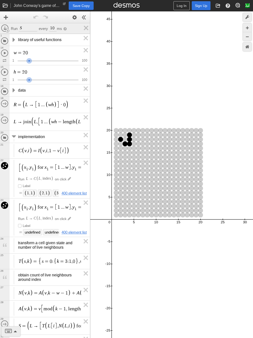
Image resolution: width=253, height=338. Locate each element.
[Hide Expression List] (84, 17)
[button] (218, 5)
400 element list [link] (74, 193)
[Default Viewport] (247, 46)
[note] (64, 4)
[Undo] (36, 17)
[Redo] (45, 17)
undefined (32, 232)
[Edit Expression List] (75, 17)
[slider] (29, 60)
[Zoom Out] (247, 36)
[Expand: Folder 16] (13, 90)
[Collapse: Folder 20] (13, 137)
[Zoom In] (247, 27)
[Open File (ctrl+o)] (5, 5)
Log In (182, 6)
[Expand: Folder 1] (13, 40)
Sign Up (201, 6)
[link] (85, 28)
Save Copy (81, 6)
